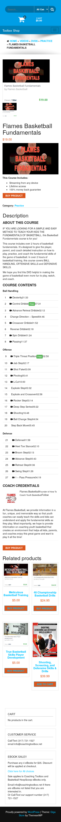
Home (13, 41)
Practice (46, 41)
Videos (24, 41)
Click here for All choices (21, 771)
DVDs (34, 41)
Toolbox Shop (11, 30)
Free (32, 303)
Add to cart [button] (45, 684)
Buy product (14, 195)
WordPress (33, 812)
